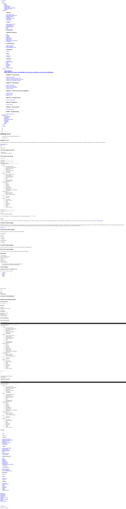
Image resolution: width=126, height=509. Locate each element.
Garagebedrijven (5, 444)
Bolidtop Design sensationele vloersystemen (13, 78)
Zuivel (7, 27)
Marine (7, 62)
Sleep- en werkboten (9, 67)
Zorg (7, 34)
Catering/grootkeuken (9, 29)
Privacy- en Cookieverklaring (98, 220)
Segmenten (4, 10)
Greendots (6, 9)
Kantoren (7, 36)
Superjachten (8, 64)
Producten (4, 68)
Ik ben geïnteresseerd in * (4, 163)
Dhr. (2, 158)
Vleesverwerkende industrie (10, 24)
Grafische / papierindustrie (10, 18)
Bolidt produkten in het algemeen (6, 153)
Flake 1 (3, 273)
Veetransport (8, 65)
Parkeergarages (4, 461)
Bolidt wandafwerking (10, 113)
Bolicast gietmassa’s (9, 88)
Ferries (7, 63)
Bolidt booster (6, 118)
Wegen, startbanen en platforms (11, 47)
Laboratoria (4, 460)
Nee (34, 216)
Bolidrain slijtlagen (9, 94)
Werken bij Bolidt (7, 6)
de (2, 129)
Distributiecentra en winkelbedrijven (12, 40)
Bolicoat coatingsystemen (10, 99)
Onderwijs (8, 35)
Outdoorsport (8, 55)
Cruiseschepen (8, 60)
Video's (5, 122)
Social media (6, 121)
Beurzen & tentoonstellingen (8, 119)
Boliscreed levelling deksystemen (11, 87)
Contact (3, 124)
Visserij (7, 66)
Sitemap (1, 498)
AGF (7, 28)
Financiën (5, 5)
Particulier (7, 51)
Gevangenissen (8, 41)
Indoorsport (8, 56)
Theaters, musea (8, 39)
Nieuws (7, 116)
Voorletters (2, 162)
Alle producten (29, 71)
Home (3, 433)
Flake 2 (3, 274)
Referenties (4, 114)
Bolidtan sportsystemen (10, 109)
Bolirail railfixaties (9, 104)
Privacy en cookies (3, 501)
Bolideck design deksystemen (11, 86)
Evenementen (6, 120)
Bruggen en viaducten (9, 45)
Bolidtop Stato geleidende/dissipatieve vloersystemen (14, 79)
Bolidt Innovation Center (8, 8)
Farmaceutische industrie (10, 14)
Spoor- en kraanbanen (9, 46)
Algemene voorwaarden (4, 499)
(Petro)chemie (8, 17)
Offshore (3, 489)
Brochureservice (2, 494)
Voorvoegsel (2, 161)
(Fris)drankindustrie (9, 30)
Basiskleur (4, 272)
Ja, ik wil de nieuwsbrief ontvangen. (7, 214)
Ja (32, 216)
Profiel (5, 4)
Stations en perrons (9, 38)
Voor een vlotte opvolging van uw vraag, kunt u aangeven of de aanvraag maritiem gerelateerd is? (15, 216)
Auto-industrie (4, 443)
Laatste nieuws (6, 117)
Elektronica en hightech (10, 16)
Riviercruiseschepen (9, 61)
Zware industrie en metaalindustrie (11, 15)
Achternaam (2, 160)
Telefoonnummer (3, 209)
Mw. (4, 158)
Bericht (1, 213)
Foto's (5, 123)
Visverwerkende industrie (10, 25)
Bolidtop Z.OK (9, 95)
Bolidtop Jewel (3, 152)
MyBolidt (3, 126)
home (3, 2)
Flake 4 (3, 276)
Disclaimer (2, 500)
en (2, 128)
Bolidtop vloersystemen (10, 77)
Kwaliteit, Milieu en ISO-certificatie (9, 7)
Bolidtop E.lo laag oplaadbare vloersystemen (13, 80)
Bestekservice (2, 227)
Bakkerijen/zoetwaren (9, 26)
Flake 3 (3, 275)
